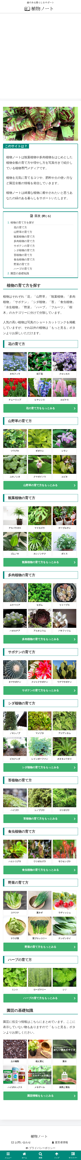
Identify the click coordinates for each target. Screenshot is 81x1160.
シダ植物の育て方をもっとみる (40, 767)
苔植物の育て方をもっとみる (40, 818)
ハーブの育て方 (23, 268)
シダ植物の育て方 (24, 250)
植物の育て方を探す (22, 222)
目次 (37, 215)
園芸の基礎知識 (20, 273)
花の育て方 (20, 227)
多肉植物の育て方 (24, 241)
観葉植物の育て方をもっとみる (40, 562)
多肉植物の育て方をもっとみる (40, 639)
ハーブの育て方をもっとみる (40, 997)
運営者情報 (61, 1142)
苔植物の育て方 (23, 254)
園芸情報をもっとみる (40, 1095)
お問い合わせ (23, 1142)
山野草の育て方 (23, 231)
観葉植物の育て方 (24, 236)
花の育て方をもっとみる (40, 408)
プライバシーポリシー (42, 1147)
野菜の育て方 (22, 264)
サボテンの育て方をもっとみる (40, 690)
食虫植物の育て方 (24, 259)
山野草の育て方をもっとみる (40, 485)
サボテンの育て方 (24, 245)
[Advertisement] (40, 58)
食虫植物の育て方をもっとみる (40, 869)
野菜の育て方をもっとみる (40, 946)
